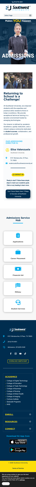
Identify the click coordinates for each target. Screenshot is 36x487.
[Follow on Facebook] (11, 354)
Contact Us (18, 174)
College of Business (14, 389)
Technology (22, 386)
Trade (16, 386)
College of (10, 386)
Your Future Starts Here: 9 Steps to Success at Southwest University (18, 194)
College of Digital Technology (17, 381)
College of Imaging (13, 396)
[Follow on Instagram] (16, 354)
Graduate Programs (14, 402)
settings (22, 480)
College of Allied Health (15, 394)
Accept (6, 483)
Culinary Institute (13, 399)
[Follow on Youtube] (20, 354)
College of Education (14, 383)
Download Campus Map (18, 361)
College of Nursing (13, 391)
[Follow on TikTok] (25, 354)
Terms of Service (18, 468)
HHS (8, 404)
